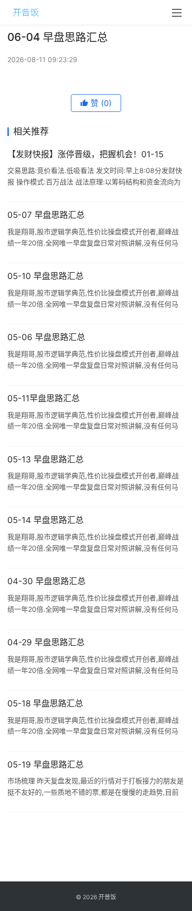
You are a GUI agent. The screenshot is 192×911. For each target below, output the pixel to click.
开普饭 (107, 897)
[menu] (176, 13)
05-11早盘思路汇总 (43, 398)
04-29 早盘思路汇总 (46, 642)
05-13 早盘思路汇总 (45, 459)
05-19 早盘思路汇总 (45, 765)
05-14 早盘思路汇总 (45, 520)
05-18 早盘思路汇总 (45, 703)
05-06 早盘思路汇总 (46, 337)
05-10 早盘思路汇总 (45, 276)
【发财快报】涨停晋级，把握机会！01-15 (85, 154)
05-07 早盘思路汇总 (46, 215)
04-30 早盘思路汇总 (46, 581)
